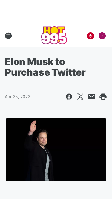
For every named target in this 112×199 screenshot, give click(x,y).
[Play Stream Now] (102, 35)
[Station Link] (54, 35)
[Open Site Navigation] (8, 35)
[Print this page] (103, 96)
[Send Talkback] (90, 35)
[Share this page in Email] (92, 96)
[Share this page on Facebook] (69, 96)
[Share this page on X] (80, 96)
